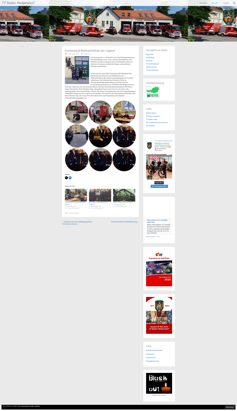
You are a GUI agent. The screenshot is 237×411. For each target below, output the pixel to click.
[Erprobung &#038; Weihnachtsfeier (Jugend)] (100, 195)
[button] (77, 112)
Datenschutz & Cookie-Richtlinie (31, 406)
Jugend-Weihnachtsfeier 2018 (122, 202)
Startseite (203, 3)
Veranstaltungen (152, 70)
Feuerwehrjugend (73, 213)
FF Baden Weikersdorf (18, 3)
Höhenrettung (151, 67)
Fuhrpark (225, 3)
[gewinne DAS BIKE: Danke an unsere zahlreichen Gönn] (159, 167)
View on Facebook (150, 236)
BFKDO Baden (151, 113)
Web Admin (86, 54)
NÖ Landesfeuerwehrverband (157, 122)
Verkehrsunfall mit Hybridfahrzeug (125, 222)
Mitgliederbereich (152, 361)
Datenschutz (150, 357)
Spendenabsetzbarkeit (154, 350)
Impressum (150, 354)
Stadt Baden (150, 126)
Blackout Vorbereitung (159, 395)
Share (158, 236)
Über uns (214, 3)
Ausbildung (150, 57)
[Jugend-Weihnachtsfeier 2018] (124, 195)
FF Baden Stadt (151, 119)
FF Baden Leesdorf (153, 116)
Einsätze (149, 61)
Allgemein (150, 54)
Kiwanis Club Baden (118, 89)
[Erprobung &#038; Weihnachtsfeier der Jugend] (76, 195)
